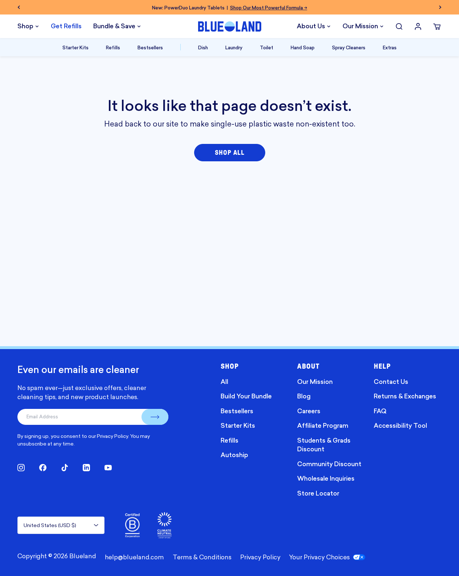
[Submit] (155, 417)
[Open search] (399, 26)
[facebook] (42, 467)
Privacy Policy (112, 435)
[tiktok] (64, 467)
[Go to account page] (418, 26)
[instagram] (21, 467)
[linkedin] (86, 467)
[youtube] (108, 467)
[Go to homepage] (229, 26)
